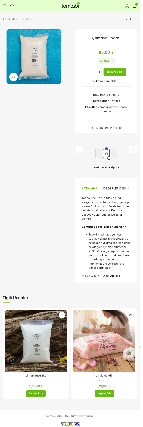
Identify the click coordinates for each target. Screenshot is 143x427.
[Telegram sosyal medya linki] (120, 127)
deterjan (114, 107)
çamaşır (103, 107)
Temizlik (25, 19)
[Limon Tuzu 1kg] (36, 341)
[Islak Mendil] (104, 341)
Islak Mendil (104, 375)
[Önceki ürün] (126, 19)
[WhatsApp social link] (115, 127)
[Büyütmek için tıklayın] (13, 77)
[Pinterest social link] (106, 127)
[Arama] (12, 5)
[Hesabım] (127, 5)
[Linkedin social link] (111, 127)
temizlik (106, 111)
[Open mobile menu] (4, 5)
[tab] (90, 188)
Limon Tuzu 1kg (36, 375)
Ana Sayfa (9, 19)
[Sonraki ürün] (135, 19)
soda (124, 107)
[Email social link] (101, 127)
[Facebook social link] (92, 127)
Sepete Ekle (114, 71)
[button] (79, 149)
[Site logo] (70, 5)
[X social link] (96, 127)
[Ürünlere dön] (130, 19)
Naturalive (104, 380)
